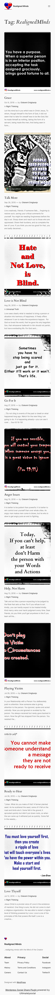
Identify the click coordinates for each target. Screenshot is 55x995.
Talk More (11, 198)
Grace (8, 98)
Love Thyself (12, 891)
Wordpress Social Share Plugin (21, 990)
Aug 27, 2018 (9, 405)
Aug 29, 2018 (10, 305)
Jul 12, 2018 (9, 896)
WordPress (21, 982)
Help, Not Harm (14, 588)
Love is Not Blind (15, 301)
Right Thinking (12, 106)
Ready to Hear (13, 791)
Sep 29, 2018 (10, 202)
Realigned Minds (21, 6)
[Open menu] (49, 6)
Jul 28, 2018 (9, 796)
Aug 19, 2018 (9, 499)
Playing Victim (13, 688)
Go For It (10, 400)
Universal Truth (12, 309)
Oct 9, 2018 (9, 102)
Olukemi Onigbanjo (28, 102)
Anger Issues (12, 494)
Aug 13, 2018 (9, 593)
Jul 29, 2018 (9, 693)
